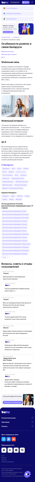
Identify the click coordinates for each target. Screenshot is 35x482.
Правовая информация (7, 461)
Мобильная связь (7, 51)
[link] (8, 32)
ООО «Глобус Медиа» (7, 470)
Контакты (3, 459)
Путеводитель (5, 37)
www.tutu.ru (6, 474)
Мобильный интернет (9, 54)
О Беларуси (7, 164)
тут (14, 291)
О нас (2, 455)
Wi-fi (3, 57)
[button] (17, 8)
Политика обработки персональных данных (12, 476)
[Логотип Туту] (5, 2)
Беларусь (16, 37)
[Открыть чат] (27, 474)
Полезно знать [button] (21, 172)
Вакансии (3, 457)
